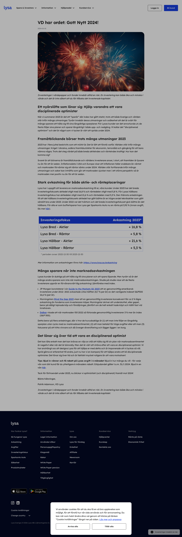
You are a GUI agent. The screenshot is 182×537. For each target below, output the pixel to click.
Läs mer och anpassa (110, 519)
